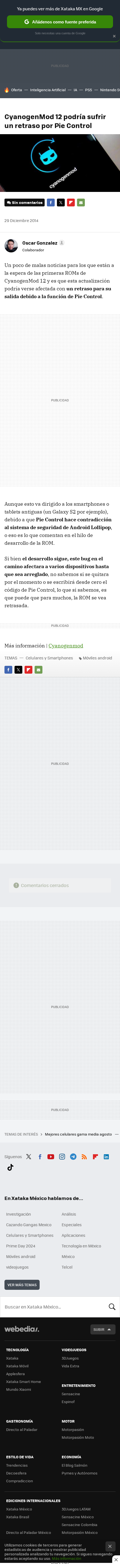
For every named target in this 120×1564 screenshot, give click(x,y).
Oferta (16, 89)
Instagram (61, 1155)
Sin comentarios (27, 202)
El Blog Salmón (74, 1465)
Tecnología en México (81, 1246)
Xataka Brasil (17, 1516)
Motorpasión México (80, 1532)
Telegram (73, 1155)
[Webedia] (21, 1333)
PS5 (88, 89)
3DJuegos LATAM (76, 1509)
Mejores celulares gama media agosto (79, 1134)
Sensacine (71, 1393)
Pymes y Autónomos (79, 1473)
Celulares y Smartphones (49, 658)
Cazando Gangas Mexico (28, 1224)
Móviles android (97, 658)
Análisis (69, 1214)
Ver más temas (22, 1284)
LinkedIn (106, 1155)
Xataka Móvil (17, 1365)
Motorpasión (73, 1429)
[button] (43, 242)
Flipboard (71, 202)
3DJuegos (70, 1358)
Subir (98, 1329)
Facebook (51, 202)
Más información (66, 1558)
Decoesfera (16, 1473)
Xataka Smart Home (23, 1381)
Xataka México (19, 1509)
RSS (84, 1155)
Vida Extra (70, 1365)
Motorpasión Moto (78, 1437)
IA (75, 89)
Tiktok (10, 1166)
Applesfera (15, 1373)
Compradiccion (19, 1480)
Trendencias (17, 1465)
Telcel (67, 1267)
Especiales (72, 1224)
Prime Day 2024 (20, 1246)
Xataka (12, 1358)
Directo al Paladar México (28, 1532)
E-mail (81, 202)
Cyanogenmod (66, 645)
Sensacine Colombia (79, 1524)
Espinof (68, 1401)
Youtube (50, 1155)
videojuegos (17, 1267)
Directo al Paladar (21, 1429)
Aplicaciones (73, 1235)
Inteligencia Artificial (48, 89)
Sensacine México (78, 1516)
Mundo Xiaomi (18, 1389)
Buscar (112, 1307)
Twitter (61, 202)
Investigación (18, 1214)
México (68, 1256)
